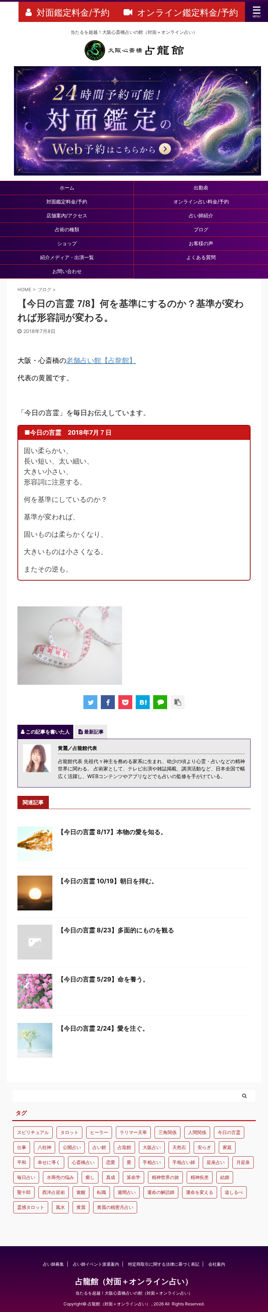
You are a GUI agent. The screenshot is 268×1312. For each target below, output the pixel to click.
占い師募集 (53, 1264)
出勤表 (201, 188)
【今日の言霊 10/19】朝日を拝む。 (108, 881)
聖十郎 (24, 1192)
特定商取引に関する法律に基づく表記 (163, 1264)
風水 (60, 1207)
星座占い (216, 1162)
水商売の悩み (60, 1177)
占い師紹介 (201, 215)
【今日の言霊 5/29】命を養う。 (103, 979)
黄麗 (80, 1207)
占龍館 (124, 1147)
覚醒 (80, 1192)
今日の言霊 (229, 1132)
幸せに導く (49, 1162)
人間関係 (197, 1132)
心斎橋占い (83, 1162)
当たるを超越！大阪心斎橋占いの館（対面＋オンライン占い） (134, 1293)
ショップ (67, 243)
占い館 (99, 1147)
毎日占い (26, 1177)
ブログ (201, 229)
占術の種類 (67, 229)
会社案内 (216, 1264)
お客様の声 (201, 243)
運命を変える (199, 1192)
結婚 (224, 1177)
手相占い (152, 1162)
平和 (21, 1162)
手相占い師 (183, 1162)
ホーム (67, 188)
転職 (101, 1192)
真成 (110, 1177)
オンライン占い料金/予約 (201, 201)
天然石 (179, 1147)
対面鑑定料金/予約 (66, 201)
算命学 (133, 1177)
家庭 (227, 1147)
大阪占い (152, 1147)
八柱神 (44, 1147)
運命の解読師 (160, 1192)
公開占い (72, 1147)
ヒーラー (99, 1132)
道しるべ (234, 1192)
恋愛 (110, 1162)
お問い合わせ (67, 271)
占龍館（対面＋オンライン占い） (134, 1281)
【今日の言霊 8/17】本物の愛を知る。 (112, 832)
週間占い (127, 1192)
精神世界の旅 (165, 1177)
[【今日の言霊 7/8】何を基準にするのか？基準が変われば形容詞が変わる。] (143, 702)
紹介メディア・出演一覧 (67, 257)
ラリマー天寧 (133, 1132)
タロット (69, 1132)
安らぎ (204, 1147)
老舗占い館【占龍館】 (101, 360)
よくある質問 (201, 257)
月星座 (243, 1162)
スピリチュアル (33, 1132)
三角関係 (167, 1132)
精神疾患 (200, 1177)
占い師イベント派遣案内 (96, 1264)
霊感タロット (30, 1207)
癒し (90, 1177)
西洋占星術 (53, 1192)
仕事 (21, 1147)
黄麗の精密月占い (115, 1207)
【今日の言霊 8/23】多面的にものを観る (116, 930)
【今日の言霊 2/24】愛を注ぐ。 (103, 1028)
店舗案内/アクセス (66, 215)
